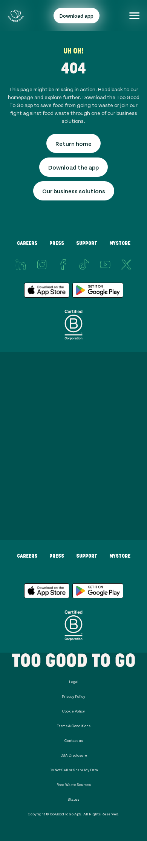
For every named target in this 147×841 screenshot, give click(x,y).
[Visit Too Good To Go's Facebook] (63, 264)
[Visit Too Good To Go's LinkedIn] (21, 264)
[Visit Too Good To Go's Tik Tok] (84, 264)
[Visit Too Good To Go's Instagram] (42, 264)
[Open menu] (134, 15)
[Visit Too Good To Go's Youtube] (105, 264)
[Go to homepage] (15, 15)
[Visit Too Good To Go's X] (126, 264)
